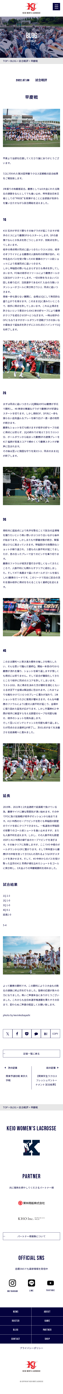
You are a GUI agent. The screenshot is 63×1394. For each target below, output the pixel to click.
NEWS (15, 1311)
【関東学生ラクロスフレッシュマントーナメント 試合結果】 (46, 1080)
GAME (47, 1320)
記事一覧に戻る (31, 1053)
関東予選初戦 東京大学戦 (17, 1078)
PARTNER (47, 1329)
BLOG (13, 61)
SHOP (47, 1338)
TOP (5, 61)
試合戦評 (23, 61)
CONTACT (15, 1338)
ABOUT (47, 1311)
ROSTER (15, 1320)
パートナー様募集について (31, 1236)
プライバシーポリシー (31, 1348)
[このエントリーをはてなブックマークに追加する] (45, 1033)
